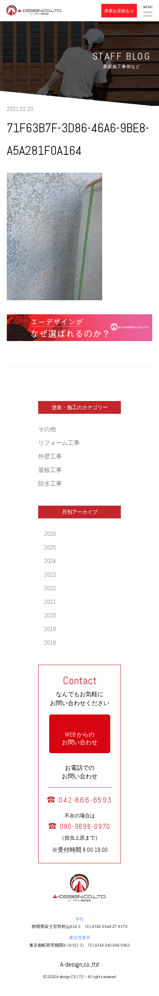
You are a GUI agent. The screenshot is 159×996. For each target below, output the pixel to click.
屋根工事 (50, 470)
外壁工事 (50, 456)
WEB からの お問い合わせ (80, 738)
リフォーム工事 (59, 443)
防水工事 (50, 483)
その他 (47, 429)
